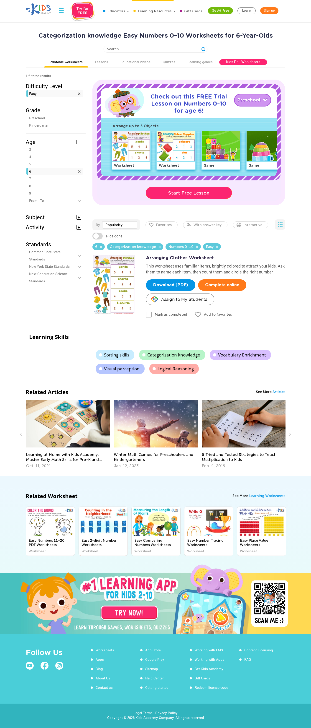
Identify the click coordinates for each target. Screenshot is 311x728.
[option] (68, 434)
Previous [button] (21, 434)
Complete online (222, 285)
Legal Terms (143, 712)
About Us (103, 678)
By (98, 225)
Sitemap (151, 668)
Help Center (154, 678)
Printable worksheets (66, 62)
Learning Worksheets (267, 496)
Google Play (154, 659)
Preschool (37, 118)
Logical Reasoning (176, 369)
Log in (246, 11)
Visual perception (122, 369)
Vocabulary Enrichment (242, 355)
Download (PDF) (170, 285)
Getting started (156, 687)
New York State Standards (49, 266)
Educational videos (135, 62)
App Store (153, 650)
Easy (33, 93)
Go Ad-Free (220, 11)
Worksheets (105, 650)
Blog (99, 668)
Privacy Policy (166, 712)
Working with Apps (209, 659)
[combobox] (119, 225)
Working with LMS (209, 650)
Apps (100, 659)
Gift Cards (192, 11)
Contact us (104, 687)
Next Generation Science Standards (48, 277)
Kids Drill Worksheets (243, 61)
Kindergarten (39, 125)
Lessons (101, 62)
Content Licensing (258, 650)
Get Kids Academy (209, 668)
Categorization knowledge (173, 355)
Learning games (200, 62)
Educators (116, 11)
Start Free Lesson (188, 193)
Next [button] (289, 434)
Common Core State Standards (45, 255)
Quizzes (169, 62)
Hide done (114, 236)
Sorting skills (116, 355)
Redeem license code (211, 687)
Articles (279, 392)
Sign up (269, 11)
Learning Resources (154, 11)
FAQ (247, 659)
